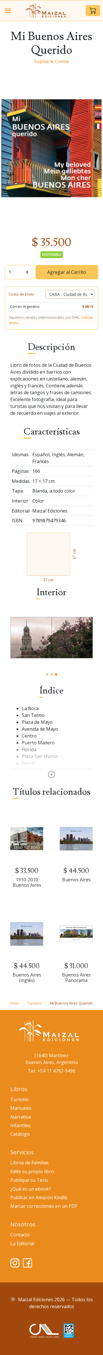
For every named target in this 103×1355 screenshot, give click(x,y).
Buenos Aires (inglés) (27, 977)
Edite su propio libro (32, 1171)
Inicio (14, 1003)
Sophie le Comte (51, 61)
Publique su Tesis (29, 1180)
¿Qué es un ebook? (30, 1189)
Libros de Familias (29, 1162)
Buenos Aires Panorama (76, 977)
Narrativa (20, 1117)
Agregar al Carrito (66, 272)
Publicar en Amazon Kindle (38, 1197)
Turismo (34, 1003)
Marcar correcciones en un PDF (43, 1206)
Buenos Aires (76, 879)
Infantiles (20, 1125)
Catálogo (20, 1134)
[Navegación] (8, 10)
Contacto (20, 1235)
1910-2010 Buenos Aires (27, 882)
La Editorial (22, 1243)
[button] (93, 10)
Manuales (20, 1108)
